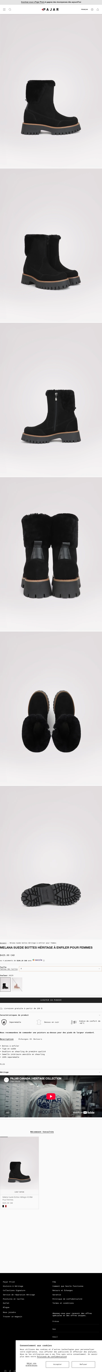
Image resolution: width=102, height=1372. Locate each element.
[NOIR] (3, 1206)
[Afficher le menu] (4, 9)
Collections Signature (14, 1291)
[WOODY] (6, 1206)
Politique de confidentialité (52, 1357)
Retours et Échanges (62, 1291)
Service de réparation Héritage (19, 1295)
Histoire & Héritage (13, 1286)
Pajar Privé (9, 1282)
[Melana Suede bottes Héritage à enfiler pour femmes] (19, 1166)
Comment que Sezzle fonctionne (67, 1286)
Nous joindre (9, 1312)
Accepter (57, 1364)
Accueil (3, 943)
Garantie (56, 1295)
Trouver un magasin (12, 1317)
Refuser (83, 1364)
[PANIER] (98, 9)
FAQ (54, 1282)
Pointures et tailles (13, 1299)
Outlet (6, 1303)
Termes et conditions (63, 1303)
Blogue (6, 1308)
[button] (51, 961)
